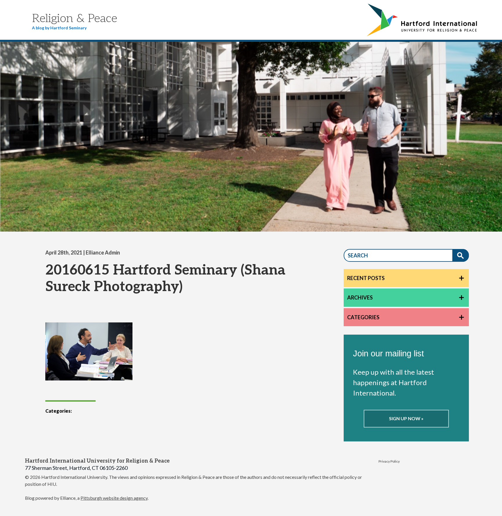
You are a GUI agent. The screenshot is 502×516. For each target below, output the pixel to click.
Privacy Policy (389, 461)
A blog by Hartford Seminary (59, 27)
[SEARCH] (460, 255)
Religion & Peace (74, 19)
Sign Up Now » (406, 418)
